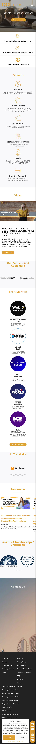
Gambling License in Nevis (10, 690)
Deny (22, 737)
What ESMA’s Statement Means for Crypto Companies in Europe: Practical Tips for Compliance (15, 518)
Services (4, 662)
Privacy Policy (19, 741)
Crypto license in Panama (10, 714)
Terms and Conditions (24, 672)
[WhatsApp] (16, 5)
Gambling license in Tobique (11, 697)
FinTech (18, 89)
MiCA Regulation (7, 707)
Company (5, 658)
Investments (18, 123)
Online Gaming (18, 106)
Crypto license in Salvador (10, 704)
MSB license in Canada (9, 717)
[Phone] (23, 5)
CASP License (6, 711)
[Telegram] (13, 5)
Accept (9, 737)
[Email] (20, 5)
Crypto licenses (7, 665)
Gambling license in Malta (10, 700)
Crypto (18, 158)
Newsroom (20, 658)
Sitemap (19, 683)
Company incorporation (18, 142)
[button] (18, 212)
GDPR (4, 672)
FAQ (18, 676)
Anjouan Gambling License (10, 693)
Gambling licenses (8, 669)
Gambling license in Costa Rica (12, 686)
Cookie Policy (11, 741)
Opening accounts (18, 176)
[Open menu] (32, 5)
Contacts (20, 679)
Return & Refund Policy (24, 669)
